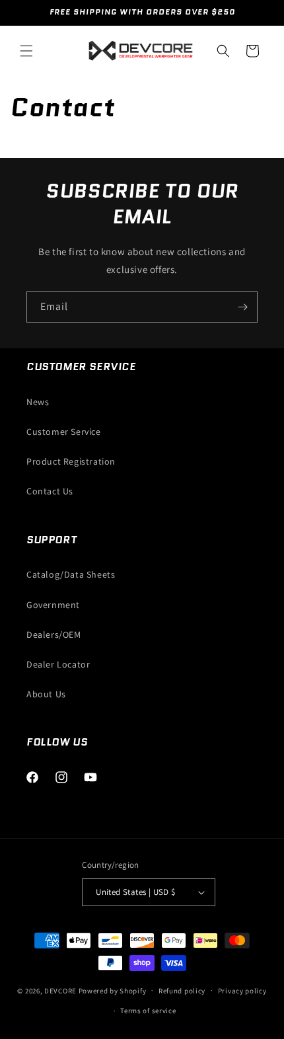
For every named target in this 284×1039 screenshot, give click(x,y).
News (37, 402)
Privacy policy (242, 990)
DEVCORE (60, 990)
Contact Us (49, 491)
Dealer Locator (58, 664)
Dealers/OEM (53, 634)
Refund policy (182, 990)
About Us (46, 694)
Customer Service (63, 432)
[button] (26, 50)
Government (53, 605)
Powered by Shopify (113, 990)
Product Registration (71, 461)
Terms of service (148, 1010)
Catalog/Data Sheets (70, 574)
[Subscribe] (242, 307)
